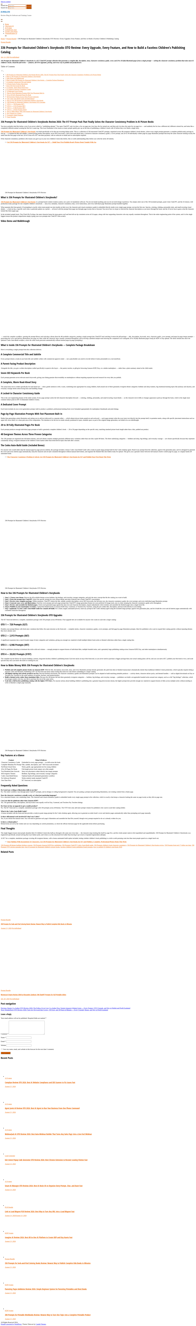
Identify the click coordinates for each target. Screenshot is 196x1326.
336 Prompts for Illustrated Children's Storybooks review (145, 845)
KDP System (9, 1233)
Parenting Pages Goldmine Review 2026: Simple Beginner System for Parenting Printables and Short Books (46, 1289)
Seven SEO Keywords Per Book (15, 86)
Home (7, 24)
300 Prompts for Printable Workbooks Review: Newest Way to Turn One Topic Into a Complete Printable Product (48, 1315)
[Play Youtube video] (98, 279)
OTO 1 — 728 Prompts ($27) (15, 104)
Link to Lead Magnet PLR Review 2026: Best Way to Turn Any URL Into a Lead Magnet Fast (39, 1211)
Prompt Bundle (11, 39)
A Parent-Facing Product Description (17, 84)
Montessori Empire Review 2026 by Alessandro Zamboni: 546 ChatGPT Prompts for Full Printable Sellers (33, 995)
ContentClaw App (11, 30)
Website (3, 1045)
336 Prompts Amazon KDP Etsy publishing (47, 845)
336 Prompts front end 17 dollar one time (178, 845)
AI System (8, 28)
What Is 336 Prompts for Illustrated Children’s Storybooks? (23, 76)
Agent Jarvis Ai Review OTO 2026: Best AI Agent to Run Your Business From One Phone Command (42, 1108)
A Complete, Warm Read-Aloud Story (17, 87)
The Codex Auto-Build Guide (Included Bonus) (21, 98)
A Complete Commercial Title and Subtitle (18, 82)
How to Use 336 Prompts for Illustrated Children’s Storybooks (25, 100)
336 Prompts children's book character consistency (110, 845)
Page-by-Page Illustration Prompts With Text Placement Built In (25, 93)
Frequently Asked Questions (15, 115)
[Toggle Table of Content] (2, 71)
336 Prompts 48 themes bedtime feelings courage (16, 845)
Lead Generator (10, 1156)
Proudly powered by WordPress (11, 1324)
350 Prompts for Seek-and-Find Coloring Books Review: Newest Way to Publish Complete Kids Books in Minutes (36, 924)
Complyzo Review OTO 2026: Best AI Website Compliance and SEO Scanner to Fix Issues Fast (40, 1082)
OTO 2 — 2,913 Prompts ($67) (16, 106)
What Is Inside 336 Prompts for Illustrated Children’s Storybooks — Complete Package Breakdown (35, 80)
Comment (4, 1034)
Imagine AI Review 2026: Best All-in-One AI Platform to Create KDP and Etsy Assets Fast (38, 1237)
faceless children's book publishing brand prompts (77, 847)
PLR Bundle (9, 1207)
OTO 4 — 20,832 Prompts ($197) (17, 109)
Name (3, 1037)
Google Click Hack (11, 31)
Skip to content (6, 2)
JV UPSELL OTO (5, 12)
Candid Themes (41, 1324)
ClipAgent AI (9, 26)
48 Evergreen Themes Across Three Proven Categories (23, 97)
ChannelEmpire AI (11, 33)
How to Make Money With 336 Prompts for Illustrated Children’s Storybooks (29, 111)
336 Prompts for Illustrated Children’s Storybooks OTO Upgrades (26, 102)
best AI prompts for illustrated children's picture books (42, 847)
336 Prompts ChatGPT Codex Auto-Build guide (77, 845)
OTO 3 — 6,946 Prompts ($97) (16, 108)
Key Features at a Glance (14, 113)
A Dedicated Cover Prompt (15, 91)
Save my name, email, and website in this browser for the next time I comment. (28, 1049)
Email (3, 1041)
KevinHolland (14, 57)
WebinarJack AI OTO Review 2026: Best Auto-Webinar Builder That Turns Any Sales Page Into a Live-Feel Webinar (48, 1134)
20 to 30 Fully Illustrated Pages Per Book (19, 95)
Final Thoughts (11, 117)
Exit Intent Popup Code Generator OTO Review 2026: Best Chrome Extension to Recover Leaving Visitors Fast (46, 1160)
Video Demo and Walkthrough (15, 78)
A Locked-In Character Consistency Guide (18, 89)
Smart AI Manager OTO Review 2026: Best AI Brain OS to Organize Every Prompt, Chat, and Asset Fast (43, 1185)
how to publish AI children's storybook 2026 (107, 847)
